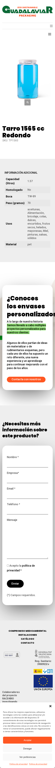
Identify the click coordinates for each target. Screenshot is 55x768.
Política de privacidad (18, 764)
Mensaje (12, 519)
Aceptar (27, 740)
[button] (50, 706)
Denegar (27, 748)
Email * (11, 488)
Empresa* (13, 472)
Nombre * (13, 457)
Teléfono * (13, 504)
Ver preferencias (27, 757)
